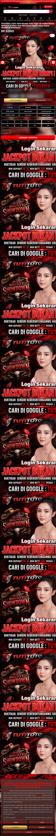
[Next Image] (53, 62)
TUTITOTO (6, 790)
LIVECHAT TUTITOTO (28, 138)
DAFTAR (16, 827)
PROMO (16, 822)
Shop (5, 8)
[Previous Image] (2, 62)
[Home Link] (13, 7)
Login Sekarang (40, 100)
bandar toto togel (20, 817)
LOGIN (42, 822)
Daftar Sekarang (15, 100)
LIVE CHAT (29, 832)
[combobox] (26, 11)
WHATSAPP (42, 827)
